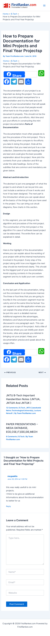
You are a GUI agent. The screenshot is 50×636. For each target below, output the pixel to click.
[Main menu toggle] (44, 5)
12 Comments (12, 408)
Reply (8, 506)
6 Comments (11, 436)
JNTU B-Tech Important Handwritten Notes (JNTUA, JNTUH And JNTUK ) (23, 399)
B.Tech (22, 408)
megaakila (12, 476)
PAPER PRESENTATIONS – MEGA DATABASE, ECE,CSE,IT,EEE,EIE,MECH (22, 428)
